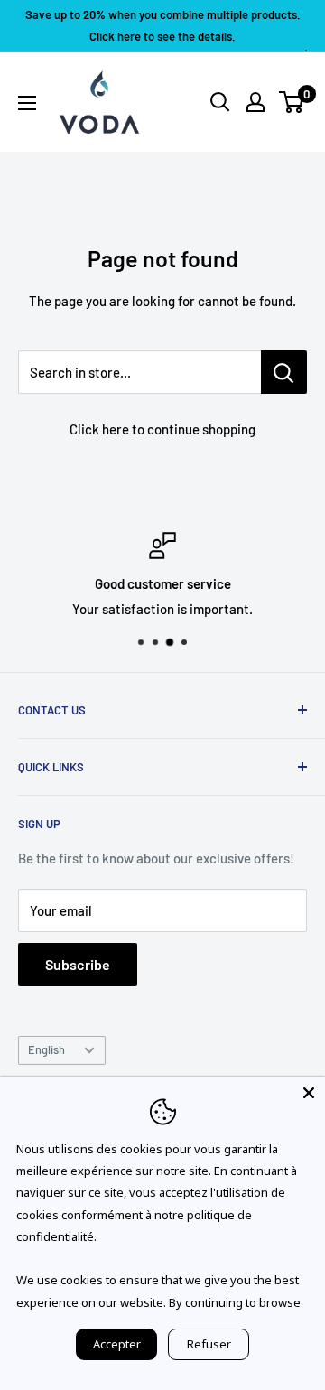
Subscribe (77, 964)
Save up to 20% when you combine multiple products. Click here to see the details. (163, 25)
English (46, 1049)
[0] (292, 102)
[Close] (309, 1093)
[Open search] (220, 102)
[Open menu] (27, 103)
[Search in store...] (284, 372)
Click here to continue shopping (162, 429)
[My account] (255, 102)
